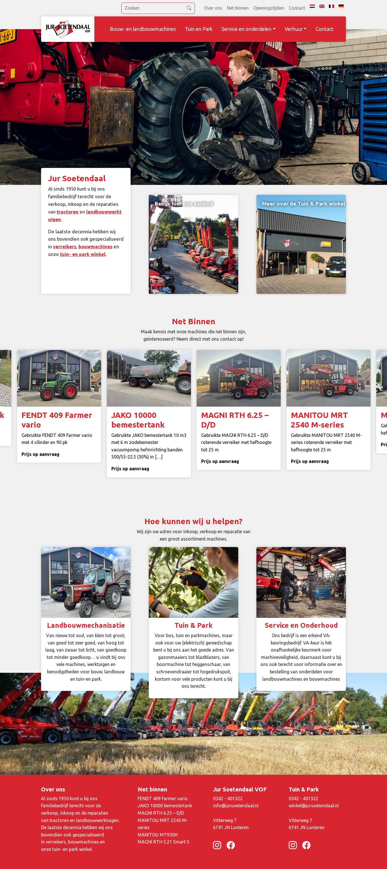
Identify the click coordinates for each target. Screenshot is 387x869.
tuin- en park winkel (82, 254)
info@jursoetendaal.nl (235, 805)
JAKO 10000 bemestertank (165, 805)
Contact (297, 7)
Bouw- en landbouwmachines (143, 29)
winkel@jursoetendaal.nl (314, 805)
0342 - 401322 (228, 798)
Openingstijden (268, 7)
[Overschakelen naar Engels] (322, 6)
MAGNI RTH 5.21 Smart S (163, 841)
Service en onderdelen (246, 29)
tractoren (67, 211)
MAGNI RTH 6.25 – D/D (161, 812)
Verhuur (294, 29)
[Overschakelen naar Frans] (331, 6)
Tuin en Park (198, 29)
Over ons (213, 7)
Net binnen (238, 7)
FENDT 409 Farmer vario (163, 798)
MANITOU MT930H (158, 834)
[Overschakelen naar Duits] (341, 6)
